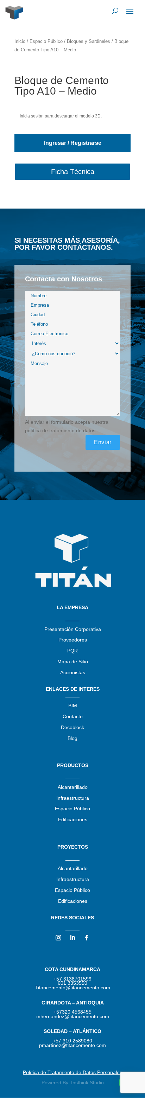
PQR (72, 650)
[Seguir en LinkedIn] (72, 937)
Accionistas (72, 672)
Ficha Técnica (72, 171)
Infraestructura (72, 798)
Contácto (73, 716)
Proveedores (72, 640)
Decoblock (72, 727)
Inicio (19, 41)
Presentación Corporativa (72, 629)
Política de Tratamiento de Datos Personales (72, 1072)
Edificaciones (72, 819)
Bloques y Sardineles (88, 41)
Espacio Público (46, 41)
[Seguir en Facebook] (86, 937)
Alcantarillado (73, 787)
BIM (72, 705)
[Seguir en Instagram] (58, 937)
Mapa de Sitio (72, 661)
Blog (72, 738)
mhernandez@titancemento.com (72, 1016)
